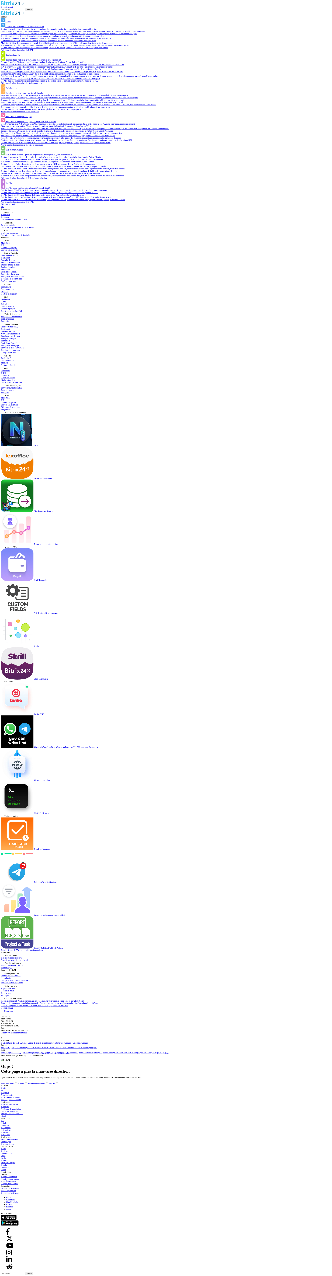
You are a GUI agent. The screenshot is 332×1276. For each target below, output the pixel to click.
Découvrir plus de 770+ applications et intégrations (22, 950)
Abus (8, 1209)
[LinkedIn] (9, 1262)
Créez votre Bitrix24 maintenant (14, 1033)
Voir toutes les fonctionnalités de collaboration (20, 112)
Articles (4, 1123)
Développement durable (11, 1100)
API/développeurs (8, 1181)
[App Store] (9, 1219)
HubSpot (4, 1160)
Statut (3, 1116)
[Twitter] (9, 1241)
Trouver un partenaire (10, 1188)
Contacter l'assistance (9, 1111)
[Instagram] (9, 1255)
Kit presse (5, 1093)
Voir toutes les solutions (10, 407)
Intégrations (6, 409)
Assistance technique (9, 1104)
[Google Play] (10, 1225)
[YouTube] (9, 1248)
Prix (2, 206)
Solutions (5, 1125)
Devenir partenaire (8, 1191)
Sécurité (9, 1207)
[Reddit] (9, 1269)
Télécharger (6, 1142)
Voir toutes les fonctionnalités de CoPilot (17, 202)
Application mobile (9, 1177)
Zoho (3, 1156)
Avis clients (6, 1128)
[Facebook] (8, 1234)
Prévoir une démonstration (12, 1114)
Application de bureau (10, 1179)
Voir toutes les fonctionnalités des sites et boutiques (22, 145)
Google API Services (9, 1184)
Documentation (7, 1144)
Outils (3, 1088)
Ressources (5, 1135)
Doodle (4, 1165)
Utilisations (5, 1132)
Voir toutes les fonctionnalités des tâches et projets (21, 83)
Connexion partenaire (10, 1193)
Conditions (10, 1200)
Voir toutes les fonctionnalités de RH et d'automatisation (24, 178)
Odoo (3, 1170)
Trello (3, 1158)
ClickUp (4, 1151)
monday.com (6, 1153)
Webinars (5, 1107)
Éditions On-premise (9, 1139)
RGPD (9, 1204)
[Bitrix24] (12, 5)
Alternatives (6, 1130)
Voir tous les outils (8, 204)
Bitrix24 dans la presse (10, 1097)
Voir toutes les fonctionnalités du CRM (17, 50)
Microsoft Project (8, 1163)
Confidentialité (12, 1202)
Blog (3, 1121)
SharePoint (5, 1167)
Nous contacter (7, 1095)
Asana (3, 1149)
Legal (8, 1197)
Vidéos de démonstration (11, 1109)
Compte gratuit (7, 7)
